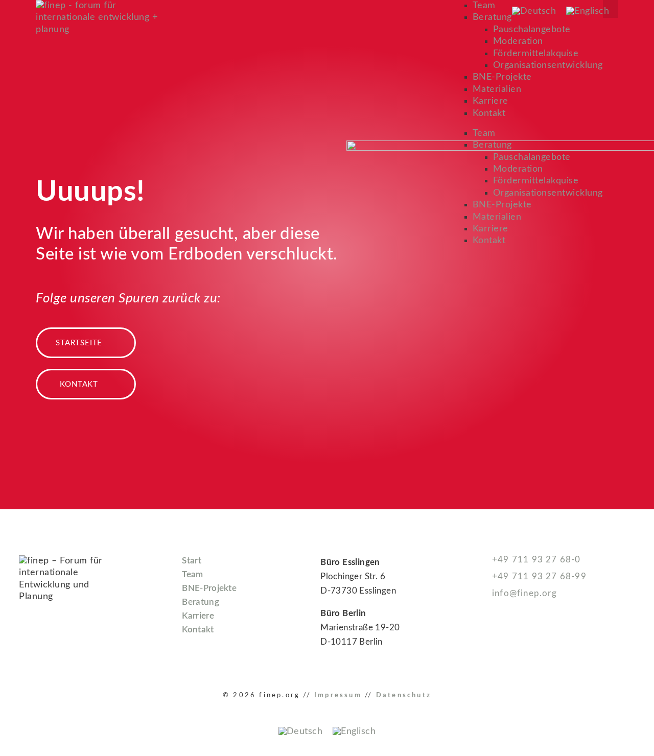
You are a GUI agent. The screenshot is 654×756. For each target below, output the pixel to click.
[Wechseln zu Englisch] (587, 11)
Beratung (492, 17)
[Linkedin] (489, 643)
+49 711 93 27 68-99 (538, 576)
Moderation (518, 41)
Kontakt (489, 113)
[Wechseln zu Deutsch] (534, 11)
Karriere (490, 101)
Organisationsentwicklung (548, 65)
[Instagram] (511, 643)
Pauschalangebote (532, 29)
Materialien (497, 89)
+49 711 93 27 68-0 (535, 559)
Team (484, 5)
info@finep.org (523, 593)
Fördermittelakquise (536, 53)
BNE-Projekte (502, 77)
